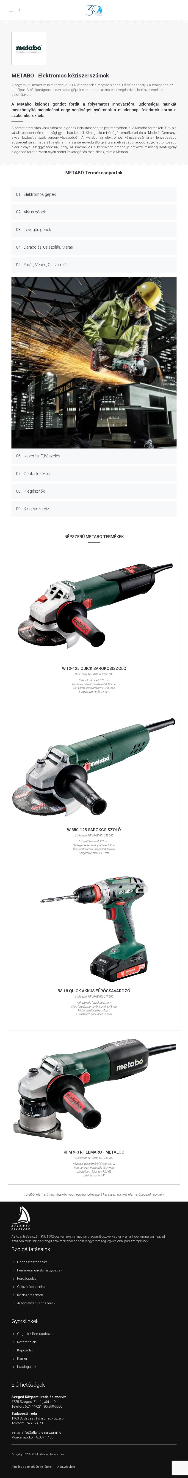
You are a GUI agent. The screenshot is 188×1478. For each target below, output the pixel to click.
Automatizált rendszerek (36, 1303)
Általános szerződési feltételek (32, 1466)
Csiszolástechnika (31, 1287)
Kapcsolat (25, 1350)
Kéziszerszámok (30, 1295)
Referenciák (26, 1342)
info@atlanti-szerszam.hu (41, 1432)
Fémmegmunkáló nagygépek (39, 1270)
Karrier (22, 1358)
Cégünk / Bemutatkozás (35, 1334)
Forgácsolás (26, 1278)
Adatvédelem (66, 1466)
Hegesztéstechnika (32, 1262)
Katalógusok (26, 1367)
